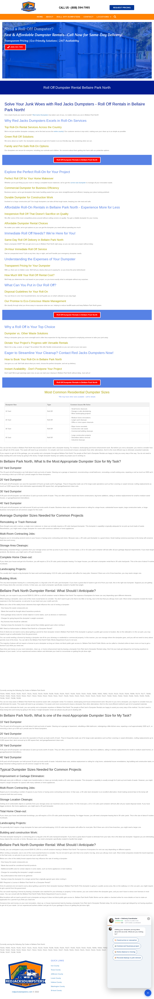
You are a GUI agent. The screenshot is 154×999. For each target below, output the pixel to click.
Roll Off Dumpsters (68, 17)
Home (40, 17)
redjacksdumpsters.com (22, 992)
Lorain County (56, 978)
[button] (110, 17)
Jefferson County (57, 974)
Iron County (55, 966)
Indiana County (56, 982)
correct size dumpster (78, 183)
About (49, 17)
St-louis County (56, 990)
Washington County (58, 986)
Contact (89, 17)
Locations (103, 17)
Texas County (56, 970)
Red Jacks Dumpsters (40, 115)
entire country (59, 131)
